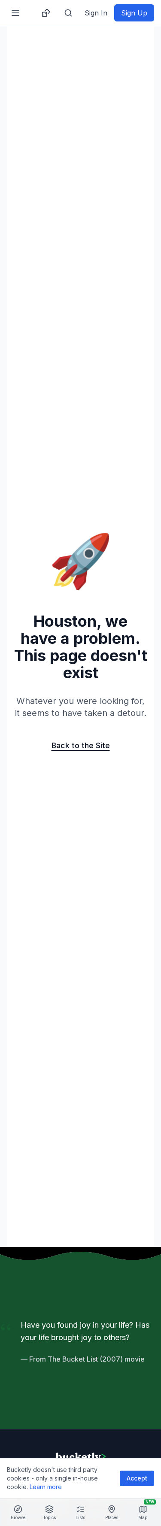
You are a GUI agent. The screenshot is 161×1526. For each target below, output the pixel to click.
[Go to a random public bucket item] (45, 12)
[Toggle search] (68, 12)
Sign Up (134, 13)
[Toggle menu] (15, 12)
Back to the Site (81, 745)
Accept (137, 1478)
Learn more (46, 1486)
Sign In (96, 13)
